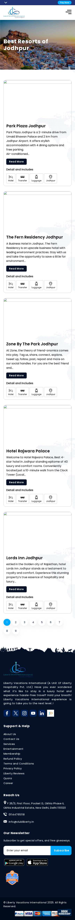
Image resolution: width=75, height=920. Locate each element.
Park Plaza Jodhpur (26, 126)
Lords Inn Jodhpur (24, 558)
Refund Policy (12, 758)
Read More (16, 161)
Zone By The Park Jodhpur (32, 344)
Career (8, 783)
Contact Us (11, 739)
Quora (7, 778)
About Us (9, 734)
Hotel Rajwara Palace (28, 451)
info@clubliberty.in (21, 822)
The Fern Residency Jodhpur (34, 237)
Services (9, 744)
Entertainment (13, 749)
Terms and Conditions (18, 763)
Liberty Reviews (13, 773)
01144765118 (17, 814)
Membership (11, 753)
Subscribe (61, 850)
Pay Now (64, 2)
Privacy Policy (12, 768)
